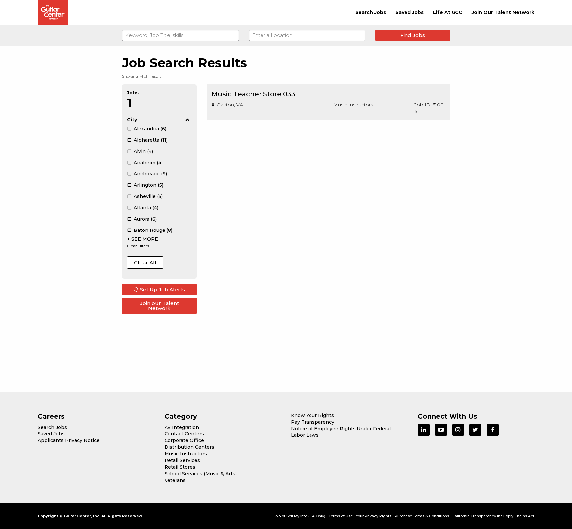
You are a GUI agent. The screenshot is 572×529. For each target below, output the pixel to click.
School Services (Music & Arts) (201, 474)
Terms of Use (341, 516)
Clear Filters (138, 246)
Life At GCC (447, 12)
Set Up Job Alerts (162, 289)
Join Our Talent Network (503, 12)
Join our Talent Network (159, 305)
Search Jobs (370, 12)
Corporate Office (184, 440)
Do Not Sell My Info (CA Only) (299, 516)
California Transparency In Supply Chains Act (493, 516)
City (132, 120)
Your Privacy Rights (373, 516)
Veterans (175, 480)
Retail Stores (180, 467)
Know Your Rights (312, 415)
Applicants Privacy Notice (69, 440)
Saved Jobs (409, 12)
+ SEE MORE (142, 239)
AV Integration (182, 427)
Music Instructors (186, 454)
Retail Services (182, 460)
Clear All (145, 262)
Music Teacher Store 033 (253, 94)
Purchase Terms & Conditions (422, 516)
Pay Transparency (312, 422)
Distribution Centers (189, 447)
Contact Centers (184, 434)
